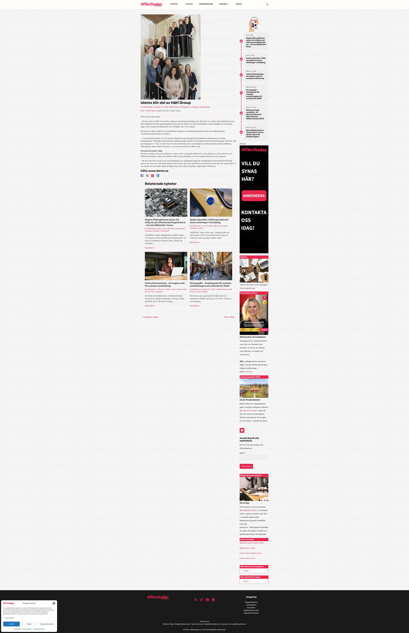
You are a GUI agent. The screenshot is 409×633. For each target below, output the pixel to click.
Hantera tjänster (9, 618)
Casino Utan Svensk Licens (250, 553)
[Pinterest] (152, 175)
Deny (29, 624)
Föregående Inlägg (149, 317)
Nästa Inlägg (230, 317)
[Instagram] (201, 599)
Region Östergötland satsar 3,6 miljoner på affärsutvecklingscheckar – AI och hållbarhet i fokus (165, 222)
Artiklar (173, 289)
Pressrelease (205, 107)
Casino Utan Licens (247, 558)
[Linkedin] (158, 175)
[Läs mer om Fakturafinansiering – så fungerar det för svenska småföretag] (166, 266)
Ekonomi (180, 289)
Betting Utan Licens (247, 548)
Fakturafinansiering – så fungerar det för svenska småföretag (165, 284)
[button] (54, 603)
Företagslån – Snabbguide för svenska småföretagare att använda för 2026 (210, 284)
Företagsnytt (185, 107)
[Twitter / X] (147, 175)
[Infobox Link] (254, 275)
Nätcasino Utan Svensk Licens (252, 543)
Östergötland (164, 231)
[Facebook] (142, 175)
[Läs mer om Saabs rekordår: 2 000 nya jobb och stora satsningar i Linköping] (211, 202)
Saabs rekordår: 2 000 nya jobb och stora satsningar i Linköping (209, 221)
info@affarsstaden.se (250, 510)
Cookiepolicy (17, 629)
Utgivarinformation (39, 629)
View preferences (46, 624)
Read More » (150, 248)
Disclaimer (251, 607)
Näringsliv (156, 231)
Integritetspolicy (27, 629)
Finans (152, 292)
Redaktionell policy (251, 610)
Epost (243, 453)
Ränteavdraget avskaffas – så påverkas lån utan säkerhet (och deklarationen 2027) (255, 114)
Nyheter (200, 228)
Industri (225, 226)
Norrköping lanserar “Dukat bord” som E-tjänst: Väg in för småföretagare (255, 133)
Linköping (195, 107)
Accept (11, 624)
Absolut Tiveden (249, 411)
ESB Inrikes (174, 107)
